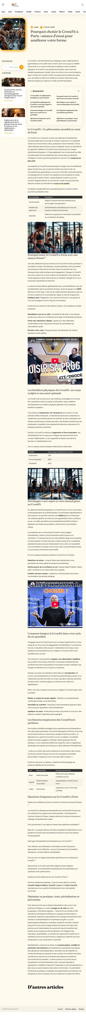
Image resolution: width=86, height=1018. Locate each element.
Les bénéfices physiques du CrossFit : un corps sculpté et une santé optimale (41, 104)
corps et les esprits (61, 183)
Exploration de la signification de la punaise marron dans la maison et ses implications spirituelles (13, 125)
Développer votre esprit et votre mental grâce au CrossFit (68, 103)
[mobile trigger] (4, 4)
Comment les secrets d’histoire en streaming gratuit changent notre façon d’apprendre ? (13, 93)
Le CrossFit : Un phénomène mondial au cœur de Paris (40, 97)
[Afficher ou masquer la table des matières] (62, 91)
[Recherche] (82, 4)
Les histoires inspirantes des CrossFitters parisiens (67, 111)
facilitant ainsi (33, 298)
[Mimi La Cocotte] (15, 4)
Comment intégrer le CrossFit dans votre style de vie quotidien (41, 112)
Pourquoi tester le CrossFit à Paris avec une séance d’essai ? (68, 97)
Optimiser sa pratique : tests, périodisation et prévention (67, 119)
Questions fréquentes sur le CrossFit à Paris (40, 119)
